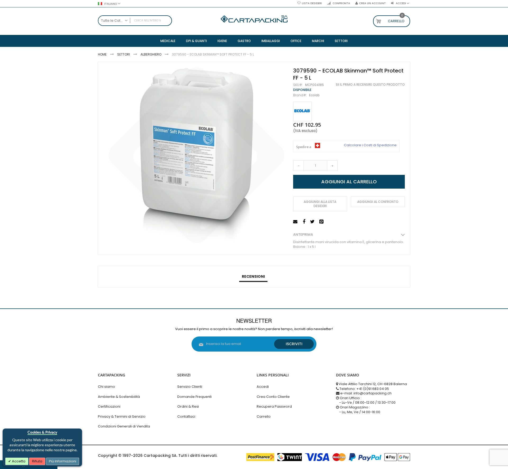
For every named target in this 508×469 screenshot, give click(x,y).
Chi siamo (106, 386)
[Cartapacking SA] (254, 18)
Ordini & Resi (188, 406)
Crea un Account (372, 3)
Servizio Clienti (189, 386)
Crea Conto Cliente (273, 396)
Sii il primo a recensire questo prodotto (370, 85)
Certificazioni (109, 406)
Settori (123, 54)
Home (102, 54)
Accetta (18, 461)
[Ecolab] (302, 111)
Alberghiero (150, 54)
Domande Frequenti (194, 396)
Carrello (264, 416)
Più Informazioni (62, 461)
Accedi (263, 386)
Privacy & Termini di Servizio (122, 416)
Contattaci (186, 416)
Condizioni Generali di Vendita (124, 426)
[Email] (296, 221)
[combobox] (135, 20)
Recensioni (253, 276)
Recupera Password (274, 406)
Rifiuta (37, 461)
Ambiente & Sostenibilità (119, 396)
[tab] (253, 276)
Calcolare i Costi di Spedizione (370, 145)
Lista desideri (312, 3)
